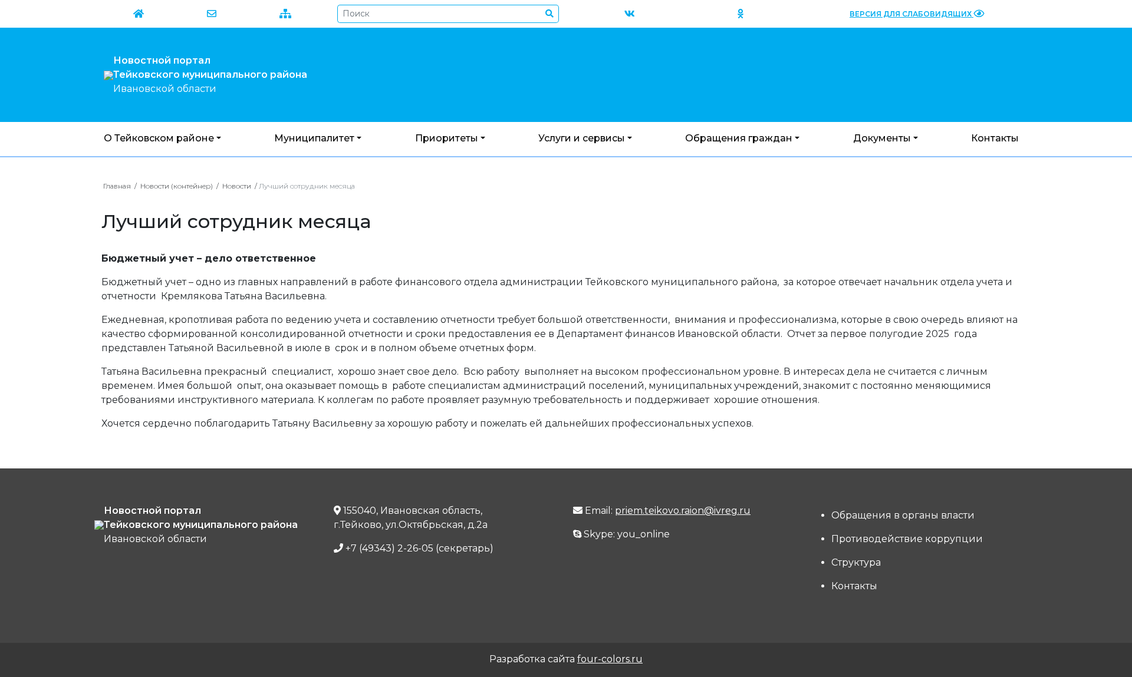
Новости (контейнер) (177, 185)
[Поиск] (550, 14)
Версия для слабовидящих (911, 13)
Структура (856, 562)
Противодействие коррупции (907, 538)
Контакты (995, 138)
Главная (117, 185)
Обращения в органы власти (903, 515)
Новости (237, 185)
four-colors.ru (610, 659)
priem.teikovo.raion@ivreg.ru (683, 510)
